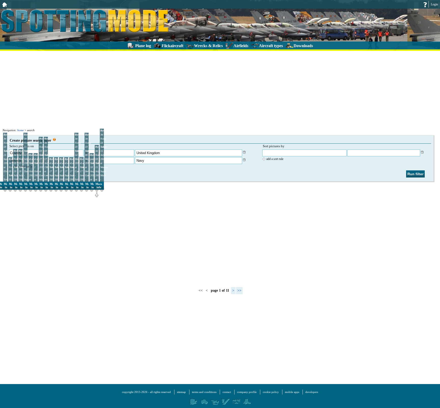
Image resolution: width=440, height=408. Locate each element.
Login (434, 4)
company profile (247, 391)
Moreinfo (98, 185)
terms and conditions (204, 391)
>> (239, 290)
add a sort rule (274, 159)
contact (227, 391)
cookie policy (271, 391)
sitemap (181, 391)
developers (311, 391)
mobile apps (292, 391)
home (20, 130)
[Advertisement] (220, 89)
